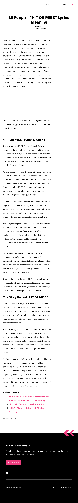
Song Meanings (11, 418)
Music (48, 5)
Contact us (13, 462)
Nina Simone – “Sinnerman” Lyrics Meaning (29, 396)
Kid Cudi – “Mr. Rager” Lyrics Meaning (26, 404)
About (56, 5)
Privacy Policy (53, 487)
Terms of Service (66, 487)
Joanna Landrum (40, 28)
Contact (65, 5)
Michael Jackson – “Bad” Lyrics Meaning (27, 400)
